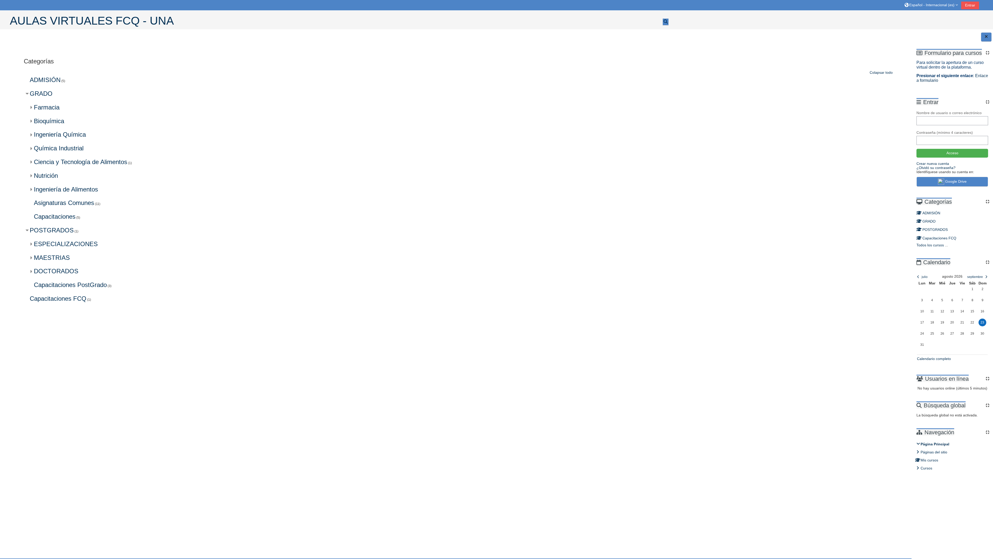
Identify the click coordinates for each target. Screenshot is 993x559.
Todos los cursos (930, 245)
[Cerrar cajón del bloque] (986, 36)
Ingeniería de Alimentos (66, 189)
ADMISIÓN (931, 213)
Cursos (926, 468)
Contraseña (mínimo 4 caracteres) (944, 132)
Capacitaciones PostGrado (70, 284)
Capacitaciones (55, 216)
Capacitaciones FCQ (939, 238)
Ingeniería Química (60, 134)
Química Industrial (59, 148)
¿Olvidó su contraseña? (936, 168)
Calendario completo (934, 359)
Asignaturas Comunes (64, 202)
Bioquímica (49, 120)
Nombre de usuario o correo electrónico (949, 113)
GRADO (929, 221)
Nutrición (46, 175)
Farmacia (46, 107)
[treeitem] (952, 456)
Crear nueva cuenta (932, 163)
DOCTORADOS (56, 271)
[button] (931, 5)
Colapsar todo (881, 72)
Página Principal (935, 444)
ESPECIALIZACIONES (66, 243)
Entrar (970, 5)
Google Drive (956, 181)
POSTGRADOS (935, 229)
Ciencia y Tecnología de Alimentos (80, 161)
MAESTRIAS (52, 257)
